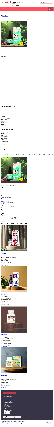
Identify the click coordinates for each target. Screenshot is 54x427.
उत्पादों (3, 14)
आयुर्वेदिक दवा (4, 15)
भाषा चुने (52, 4)
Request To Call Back (5, 201)
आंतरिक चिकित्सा (5, 16)
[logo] (6, 4)
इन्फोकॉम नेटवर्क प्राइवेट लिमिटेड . (8, 423)
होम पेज (3, 8)
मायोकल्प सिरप (4, 294)
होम (2, 12)
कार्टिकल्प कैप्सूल (4, 375)
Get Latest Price (5, 200)
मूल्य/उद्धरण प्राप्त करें (4, 265)
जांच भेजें (51, 8)
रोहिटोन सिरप (3, 253)
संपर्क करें (21, 8)
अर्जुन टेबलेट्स (4, 334)
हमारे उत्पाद (16, 8)
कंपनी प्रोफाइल (9, 8)
